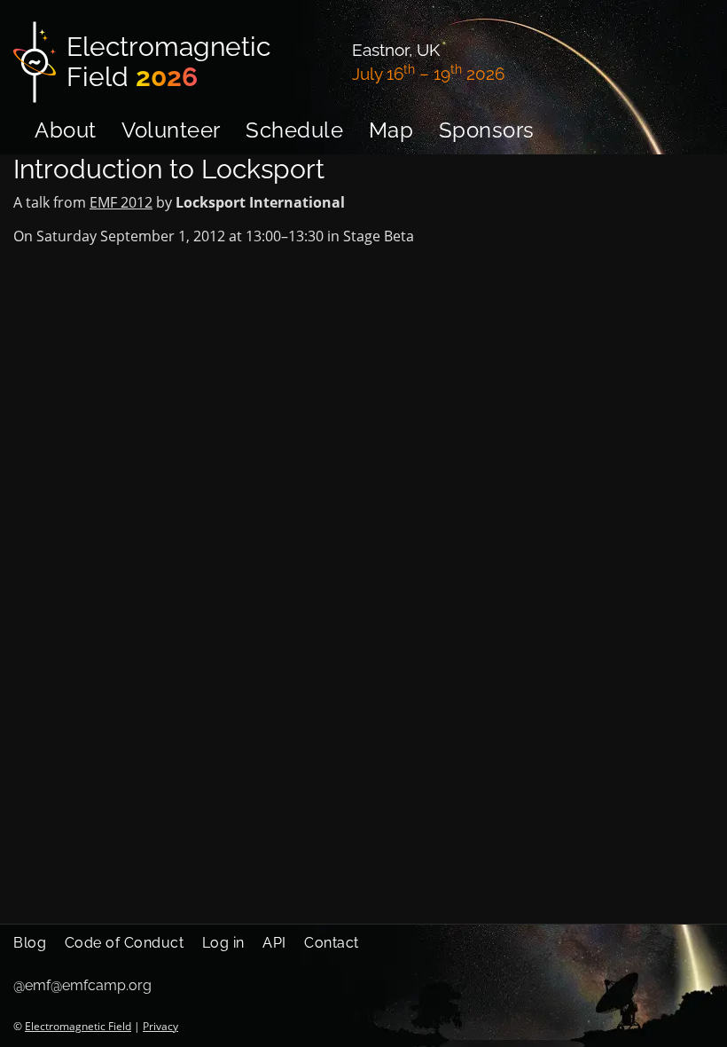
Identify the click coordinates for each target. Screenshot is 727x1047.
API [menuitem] (274, 942)
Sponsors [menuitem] (487, 130)
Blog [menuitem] (29, 942)
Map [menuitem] (391, 130)
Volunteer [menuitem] (171, 130)
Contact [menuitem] (331, 942)
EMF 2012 (121, 202)
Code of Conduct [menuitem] (124, 942)
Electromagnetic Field (78, 1026)
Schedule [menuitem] (294, 130)
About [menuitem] (66, 130)
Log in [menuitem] (223, 942)
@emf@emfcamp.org (82, 985)
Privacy (160, 1026)
